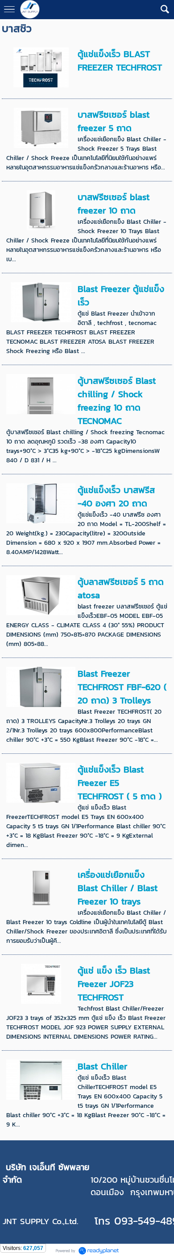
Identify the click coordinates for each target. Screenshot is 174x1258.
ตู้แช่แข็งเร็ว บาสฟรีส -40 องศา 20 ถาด (116, 496)
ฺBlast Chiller (102, 1066)
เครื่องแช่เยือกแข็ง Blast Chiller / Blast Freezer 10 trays (117, 888)
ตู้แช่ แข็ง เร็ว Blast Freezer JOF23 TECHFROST (114, 984)
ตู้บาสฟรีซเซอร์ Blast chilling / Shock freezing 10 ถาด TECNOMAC (117, 401)
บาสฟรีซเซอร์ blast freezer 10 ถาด (113, 203)
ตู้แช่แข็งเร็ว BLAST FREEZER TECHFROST (120, 60)
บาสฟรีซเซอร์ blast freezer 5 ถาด (113, 121)
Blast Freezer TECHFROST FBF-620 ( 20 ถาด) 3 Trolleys (122, 687)
